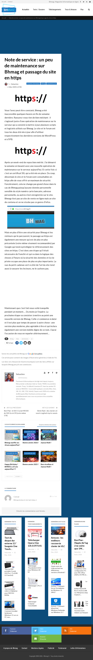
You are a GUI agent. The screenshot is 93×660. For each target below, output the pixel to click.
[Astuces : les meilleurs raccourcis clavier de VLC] (58, 531)
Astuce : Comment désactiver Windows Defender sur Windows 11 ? (58, 609)
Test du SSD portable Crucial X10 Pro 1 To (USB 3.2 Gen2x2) (11, 572)
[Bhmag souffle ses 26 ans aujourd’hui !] (13, 434)
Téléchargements (55, 9)
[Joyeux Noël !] (49, 434)
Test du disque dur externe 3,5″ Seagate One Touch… (11, 543)
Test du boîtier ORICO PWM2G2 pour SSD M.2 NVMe (11, 592)
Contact (10, 1)
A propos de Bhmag (11, 648)
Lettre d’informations (78, 648)
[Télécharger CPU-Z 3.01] (33, 581)
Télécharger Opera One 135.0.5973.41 (35, 543)
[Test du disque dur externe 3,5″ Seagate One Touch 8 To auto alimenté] (12, 531)
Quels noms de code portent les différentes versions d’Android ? (58, 569)
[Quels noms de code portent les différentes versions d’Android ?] (56, 561)
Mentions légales (37, 648)
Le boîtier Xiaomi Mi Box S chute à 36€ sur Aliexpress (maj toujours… (81, 588)
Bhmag (43, 83)
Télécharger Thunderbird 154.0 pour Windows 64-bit (34, 569)
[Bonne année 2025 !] (31, 456)
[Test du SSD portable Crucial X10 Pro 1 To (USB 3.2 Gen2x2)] (9, 564)
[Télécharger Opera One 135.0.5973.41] (35, 533)
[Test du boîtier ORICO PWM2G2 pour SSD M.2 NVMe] (9, 584)
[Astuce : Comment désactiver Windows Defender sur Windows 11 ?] (56, 601)
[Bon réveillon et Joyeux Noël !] (49, 456)
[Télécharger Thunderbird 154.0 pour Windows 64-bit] (33, 561)
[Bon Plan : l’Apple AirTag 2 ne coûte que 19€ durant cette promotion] (81, 533)
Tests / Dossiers (39, 9)
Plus (81, 9)
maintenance (25, 338)
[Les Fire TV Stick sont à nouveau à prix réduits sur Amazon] (79, 604)
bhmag (11, 338)
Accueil (4, 1)
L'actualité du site (51, 83)
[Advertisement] (46, 37)
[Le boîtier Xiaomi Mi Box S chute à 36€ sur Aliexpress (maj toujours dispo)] (79, 584)
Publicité (51, 648)
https (17, 338)
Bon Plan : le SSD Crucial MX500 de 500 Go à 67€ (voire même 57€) (16, 413)
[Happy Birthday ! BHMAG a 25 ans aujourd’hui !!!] (13, 456)
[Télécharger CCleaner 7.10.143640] (33, 597)
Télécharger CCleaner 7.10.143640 (32, 604)
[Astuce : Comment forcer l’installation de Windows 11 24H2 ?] (56, 581)
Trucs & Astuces (71, 9)
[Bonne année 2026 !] (31, 434)
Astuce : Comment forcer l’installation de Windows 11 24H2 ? (57, 589)
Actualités (25, 9)
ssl (31, 338)
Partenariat (62, 648)
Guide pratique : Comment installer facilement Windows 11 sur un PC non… (11, 613)
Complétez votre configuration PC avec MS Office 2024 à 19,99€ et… (80, 572)
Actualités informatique (33, 83)
